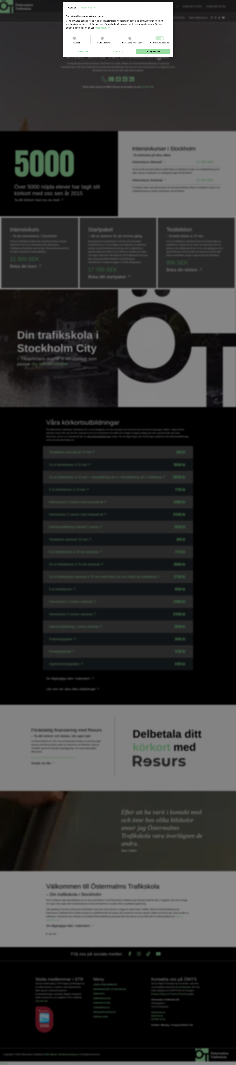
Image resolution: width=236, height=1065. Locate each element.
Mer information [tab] (88, 8)
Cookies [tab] (72, 8)
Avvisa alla (83, 51)
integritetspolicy (102, 28)
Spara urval (118, 51)
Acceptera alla (153, 51)
